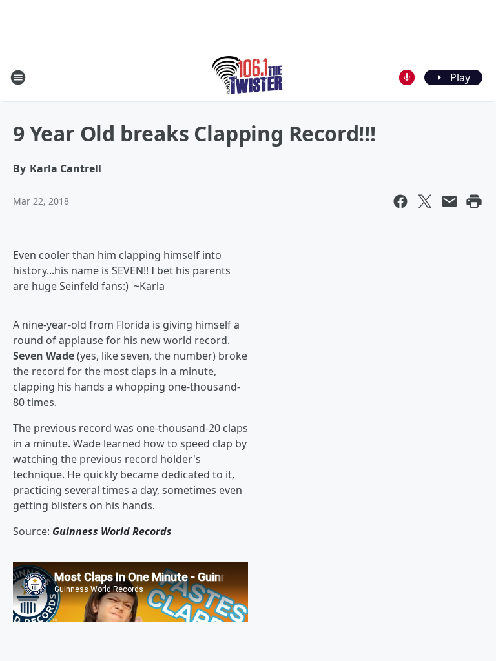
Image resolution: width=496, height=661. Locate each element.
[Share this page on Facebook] (400, 201)
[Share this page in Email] (449, 201)
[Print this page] (474, 201)
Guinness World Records (112, 531)
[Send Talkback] (407, 77)
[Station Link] (248, 77)
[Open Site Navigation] (18, 77)
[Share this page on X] (425, 201)
